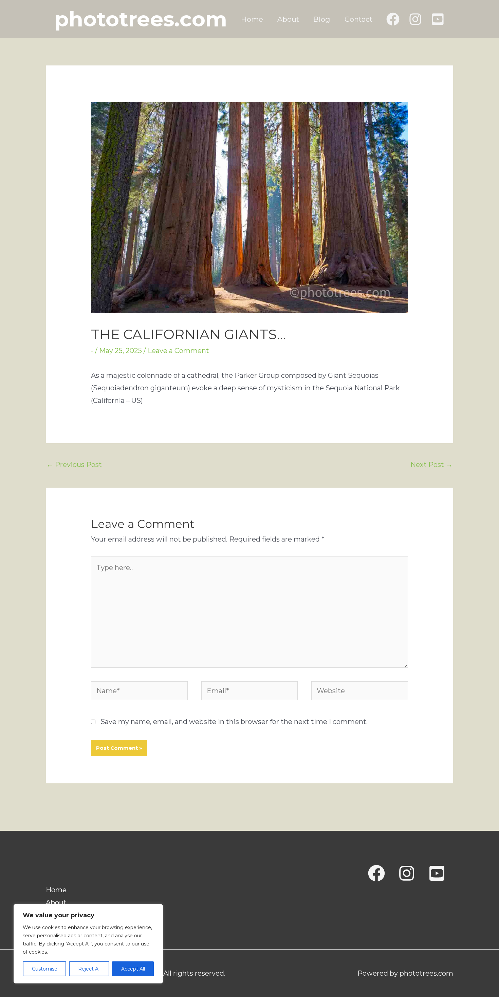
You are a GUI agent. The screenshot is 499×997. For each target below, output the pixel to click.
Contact (358, 19)
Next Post (431, 465)
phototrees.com (141, 19)
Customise (44, 969)
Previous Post (74, 465)
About (288, 19)
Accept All (133, 969)
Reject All (89, 969)
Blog (321, 19)
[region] (88, 943)
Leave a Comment (178, 351)
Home (252, 19)
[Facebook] (393, 19)
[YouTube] (437, 19)
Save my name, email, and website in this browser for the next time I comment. (234, 722)
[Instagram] (415, 19)
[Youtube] (436, 873)
